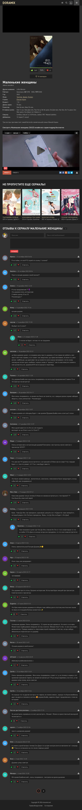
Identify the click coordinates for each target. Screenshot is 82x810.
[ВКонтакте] (60, 172)
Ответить (25, 265)
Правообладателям (35, 806)
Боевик (30, 97)
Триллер (19, 97)
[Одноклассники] (66, 172)
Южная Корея (21, 99)
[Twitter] (71, 172)
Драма (25, 97)
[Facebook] (63, 172)
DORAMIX (9, 2)
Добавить (14, 251)
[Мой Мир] (69, 172)
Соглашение (48, 806)
